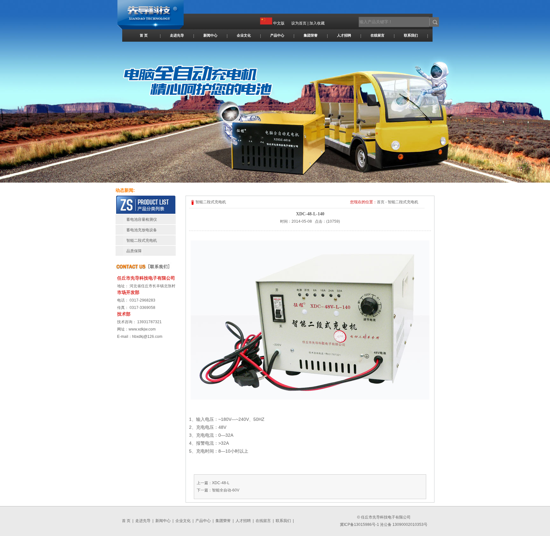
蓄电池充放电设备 (141, 230)
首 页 (144, 35)
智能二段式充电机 (141, 240)
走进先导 (177, 35)
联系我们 (411, 35)
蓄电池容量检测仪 (141, 219)
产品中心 (277, 35)
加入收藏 (317, 23)
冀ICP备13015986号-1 (359, 524)
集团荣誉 (311, 35)
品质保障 (134, 251)
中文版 (279, 23)
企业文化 (244, 35)
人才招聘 (344, 35)
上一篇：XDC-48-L (213, 483)
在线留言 (377, 35)
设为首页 (299, 23)
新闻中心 (210, 35)
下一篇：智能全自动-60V (218, 490)
